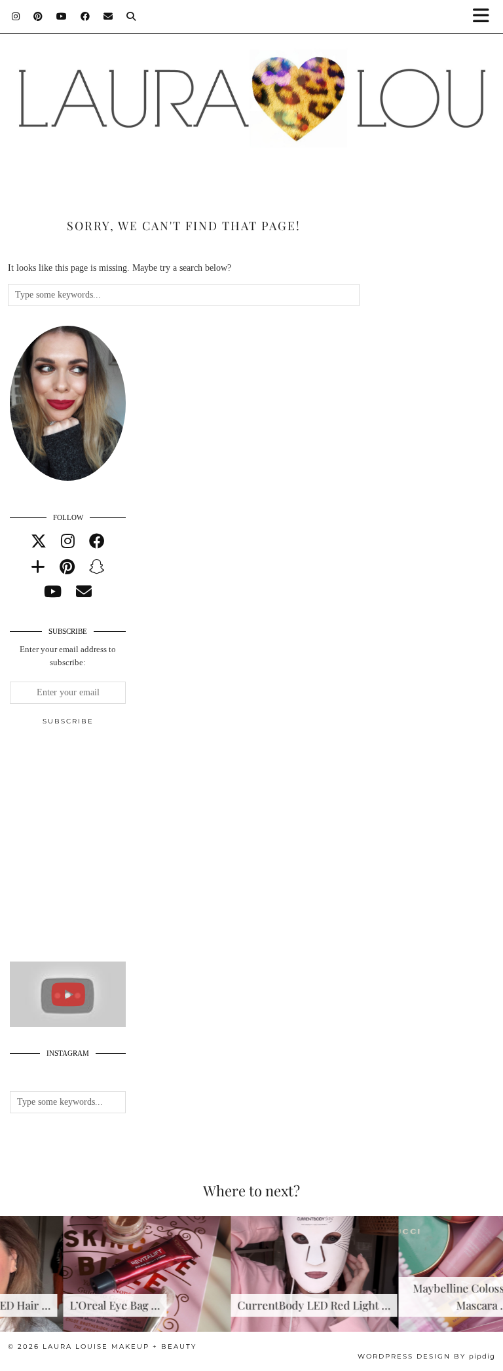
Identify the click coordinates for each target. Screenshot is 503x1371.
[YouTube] (61, 16)
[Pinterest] (38, 16)
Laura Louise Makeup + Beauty (119, 1346)
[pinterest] (67, 567)
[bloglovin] (38, 567)
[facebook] (97, 541)
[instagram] (68, 541)
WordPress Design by (426, 1356)
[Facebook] (85, 16)
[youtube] (53, 591)
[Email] (108, 16)
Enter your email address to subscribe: (68, 656)
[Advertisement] (108, 849)
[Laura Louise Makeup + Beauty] (251, 93)
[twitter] (39, 541)
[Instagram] (16, 16)
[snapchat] (97, 567)
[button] (485, 16)
